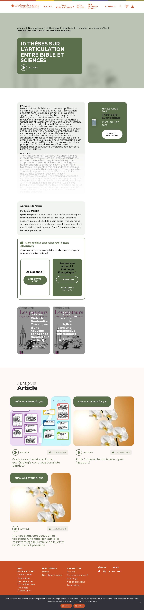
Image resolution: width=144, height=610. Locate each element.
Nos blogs (80, 6)
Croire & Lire (23, 578)
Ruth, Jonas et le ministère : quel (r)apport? (99, 460)
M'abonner (67, 279)
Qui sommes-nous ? (93, 6)
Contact (110, 6)
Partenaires (73, 585)
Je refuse (79, 606)
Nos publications (64, 6)
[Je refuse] (140, 602)
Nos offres (49, 568)
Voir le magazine (112, 134)
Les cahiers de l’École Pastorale (26, 583)
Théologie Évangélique (61, 28)
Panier (45, 571)
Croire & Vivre (24, 574)
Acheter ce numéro (67, 288)
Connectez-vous (35, 280)
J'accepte (66, 606)
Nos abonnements (52, 575)
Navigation (74, 568)
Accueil (47, 6)
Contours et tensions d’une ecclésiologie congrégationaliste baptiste (36, 462)
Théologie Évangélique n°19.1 (91, 28)
